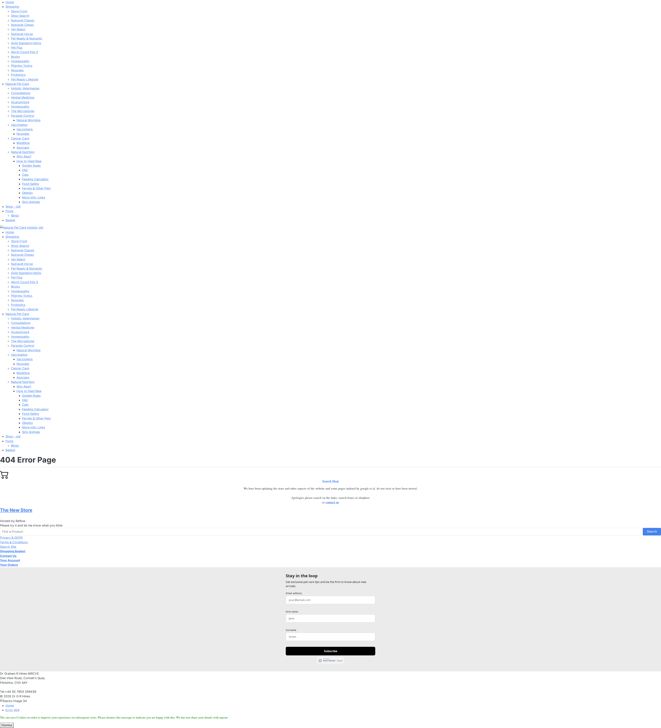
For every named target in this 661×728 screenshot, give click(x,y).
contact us (332, 502)
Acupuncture (20, 102)
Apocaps (23, 147)
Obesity (27, 193)
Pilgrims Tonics (21, 65)
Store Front (19, 11)
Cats (25, 175)
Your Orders (9, 565)
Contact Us (8, 556)
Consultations (20, 93)
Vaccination (19, 125)
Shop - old (13, 206)
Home (10, 2)
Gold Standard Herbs (26, 43)
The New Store (16, 510)
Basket (10, 220)
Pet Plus (16, 47)
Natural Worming (28, 120)
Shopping (12, 6)
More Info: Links (33, 197)
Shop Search (20, 16)
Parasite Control (22, 116)
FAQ (25, 170)
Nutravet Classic (22, 20)
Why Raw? (24, 156)
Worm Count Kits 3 (24, 52)
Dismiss (6, 725)
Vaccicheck (25, 129)
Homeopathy (20, 61)
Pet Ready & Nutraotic (26, 38)
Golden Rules (31, 165)
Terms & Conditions (14, 542)
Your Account (10, 560)
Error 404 (12, 710)
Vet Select (18, 29)
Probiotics (18, 75)
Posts (9, 211)
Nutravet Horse (22, 34)
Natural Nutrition (22, 152)
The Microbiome (22, 111)
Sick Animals (31, 202)
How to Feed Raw (29, 161)
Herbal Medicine (22, 97)
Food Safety (30, 184)
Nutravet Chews (22, 25)
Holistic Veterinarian (25, 88)
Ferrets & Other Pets (36, 188)
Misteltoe (23, 143)
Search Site (8, 547)
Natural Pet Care (17, 84)
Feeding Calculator (35, 179)
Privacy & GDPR (11, 537)
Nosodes (17, 70)
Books (15, 57)
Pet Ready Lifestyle (24, 79)
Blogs (15, 215)
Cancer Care (20, 138)
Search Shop (330, 481)
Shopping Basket (12, 551)
